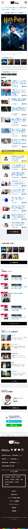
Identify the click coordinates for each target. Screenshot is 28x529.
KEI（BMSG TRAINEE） (17, 293)
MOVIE (18, 477)
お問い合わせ (14, 494)
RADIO (12, 479)
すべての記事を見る (14, 231)
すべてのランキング (14, 323)
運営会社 (14, 507)
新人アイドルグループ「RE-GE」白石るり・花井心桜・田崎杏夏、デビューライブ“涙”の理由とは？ (18, 130)
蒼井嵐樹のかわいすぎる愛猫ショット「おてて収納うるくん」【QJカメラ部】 (18, 158)
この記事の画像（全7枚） (7, 57)
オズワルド (14, 371)
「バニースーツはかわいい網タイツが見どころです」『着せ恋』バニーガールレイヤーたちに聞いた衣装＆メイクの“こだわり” (18, 191)
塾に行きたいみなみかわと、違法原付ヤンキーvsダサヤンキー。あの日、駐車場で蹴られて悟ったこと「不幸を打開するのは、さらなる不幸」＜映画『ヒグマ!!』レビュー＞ (18, 216)
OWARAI (7, 477)
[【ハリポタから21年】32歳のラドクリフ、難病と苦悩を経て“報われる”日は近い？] (3, 249)
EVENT (7, 484)
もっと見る (14, 381)
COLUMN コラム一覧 (10, 435)
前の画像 (7, 12)
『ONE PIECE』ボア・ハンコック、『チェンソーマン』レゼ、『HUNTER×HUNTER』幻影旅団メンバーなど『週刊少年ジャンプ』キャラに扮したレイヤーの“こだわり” (18, 182)
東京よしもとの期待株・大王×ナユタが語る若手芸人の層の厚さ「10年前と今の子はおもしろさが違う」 (19, 109)
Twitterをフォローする (15, 421)
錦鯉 (12, 362)
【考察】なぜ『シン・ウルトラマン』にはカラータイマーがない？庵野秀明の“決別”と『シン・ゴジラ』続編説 (18, 92)
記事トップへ (14, 12)
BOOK (17, 479)
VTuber (7, 479)
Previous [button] (2, 399)
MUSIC (13, 477)
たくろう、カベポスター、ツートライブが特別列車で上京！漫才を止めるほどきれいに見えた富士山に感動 (18, 166)
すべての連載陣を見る (14, 408)
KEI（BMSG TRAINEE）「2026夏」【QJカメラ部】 (19, 287)
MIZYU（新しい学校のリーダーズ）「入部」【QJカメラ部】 (18, 199)
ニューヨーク (14, 344)
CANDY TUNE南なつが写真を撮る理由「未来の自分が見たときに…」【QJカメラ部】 (18, 174)
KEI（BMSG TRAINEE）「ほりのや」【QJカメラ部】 (18, 278)
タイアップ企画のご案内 (14, 497)
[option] (4, 62)
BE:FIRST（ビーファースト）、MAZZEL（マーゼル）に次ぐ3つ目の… (18, 357)
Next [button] (24, 399)
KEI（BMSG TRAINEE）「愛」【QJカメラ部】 (18, 309)
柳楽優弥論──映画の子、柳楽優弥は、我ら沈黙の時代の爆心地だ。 (18, 99)
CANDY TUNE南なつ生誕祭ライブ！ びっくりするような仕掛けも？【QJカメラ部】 (18, 224)
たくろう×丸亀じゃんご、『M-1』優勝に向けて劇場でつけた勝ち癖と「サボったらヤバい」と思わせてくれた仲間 (18, 120)
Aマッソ (13, 335)
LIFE (21, 479)
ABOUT (14, 491)
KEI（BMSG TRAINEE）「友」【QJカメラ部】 (18, 318)
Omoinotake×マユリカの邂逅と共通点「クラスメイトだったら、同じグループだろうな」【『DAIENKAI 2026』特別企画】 (18, 141)
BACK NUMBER (9, 482)
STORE (17, 482)
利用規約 (14, 511)
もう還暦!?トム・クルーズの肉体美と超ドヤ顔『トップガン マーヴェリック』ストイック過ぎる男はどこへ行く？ (18, 83)
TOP (3, 435)
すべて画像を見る (14, 262)
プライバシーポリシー (14, 504)
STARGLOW (14, 353)
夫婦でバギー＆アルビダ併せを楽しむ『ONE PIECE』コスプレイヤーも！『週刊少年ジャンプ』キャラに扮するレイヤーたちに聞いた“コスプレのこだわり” (18, 207)
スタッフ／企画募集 (14, 501)
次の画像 (21, 12)
